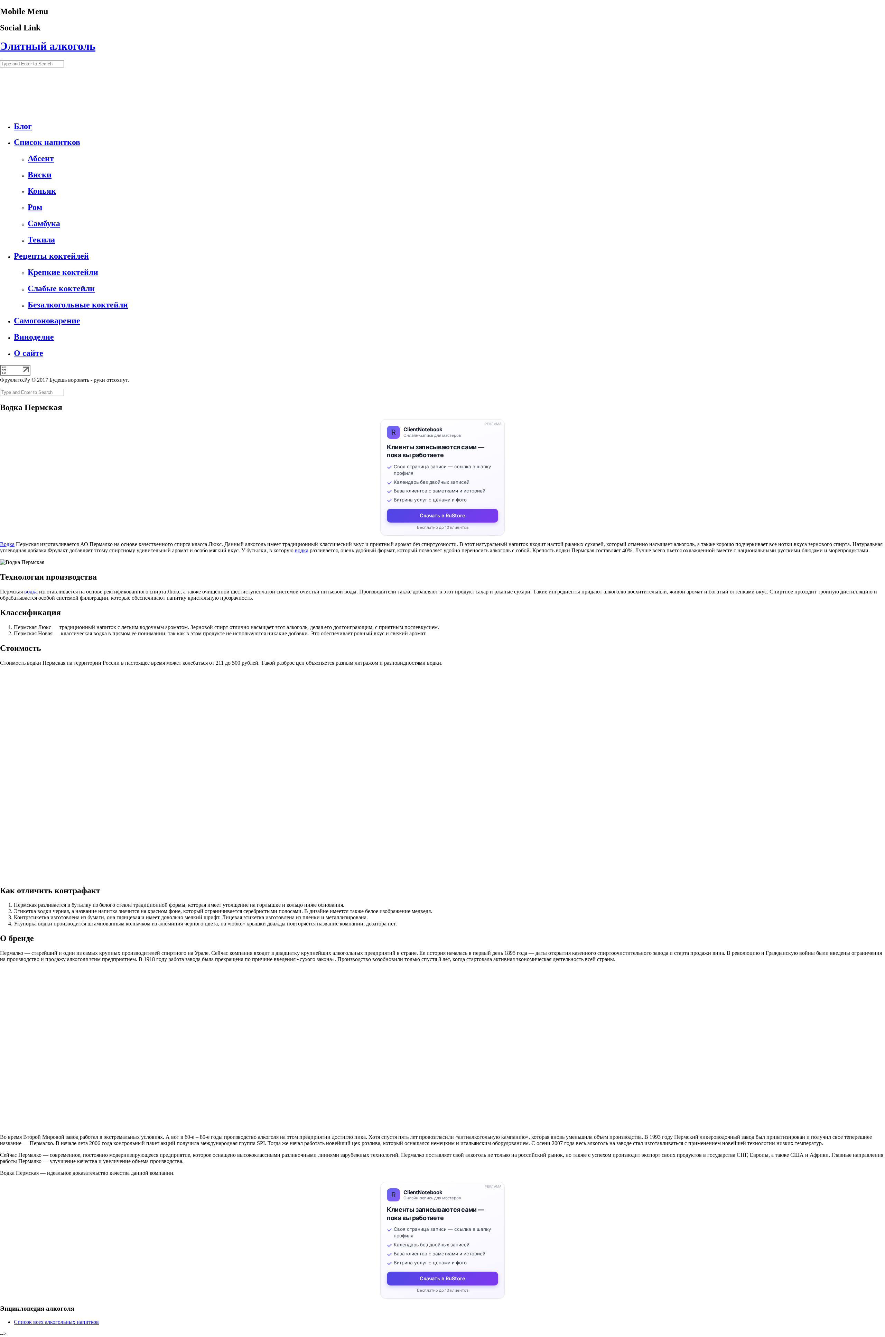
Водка (7, 544)
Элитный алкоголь (47, 46)
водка (301, 550)
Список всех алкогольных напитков (56, 1322)
